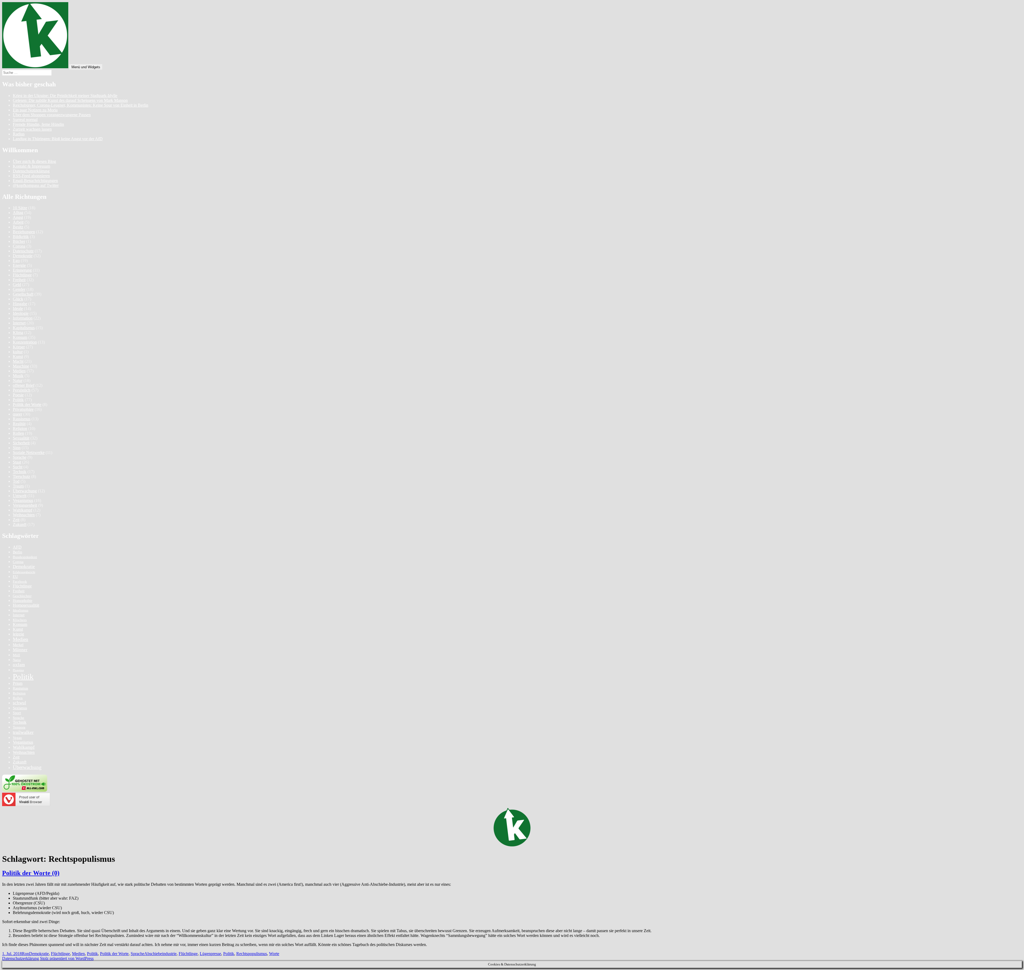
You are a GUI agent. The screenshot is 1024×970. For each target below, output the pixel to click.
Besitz (18, 227)
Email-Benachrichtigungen (35, 180)
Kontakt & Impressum (31, 166)
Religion (20, 428)
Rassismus (21, 419)
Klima (18, 332)
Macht (18, 361)
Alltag (18, 212)
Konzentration (25, 342)
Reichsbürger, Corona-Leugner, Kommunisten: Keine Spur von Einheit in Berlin (80, 105)
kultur (18, 351)
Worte (274, 953)
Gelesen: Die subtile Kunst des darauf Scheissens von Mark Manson (70, 100)
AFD (17, 547)
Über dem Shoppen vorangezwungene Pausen (52, 114)
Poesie (18, 395)
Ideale (18, 308)
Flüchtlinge (22, 275)
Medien (19, 371)
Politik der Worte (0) (30, 873)
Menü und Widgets (85, 67)
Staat (17, 462)
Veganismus (23, 500)
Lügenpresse (210, 953)
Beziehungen (24, 232)
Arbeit (18, 222)
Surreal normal (25, 119)
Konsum (20, 337)
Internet (19, 323)
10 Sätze (20, 208)
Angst (18, 217)
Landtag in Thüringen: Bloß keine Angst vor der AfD (58, 138)
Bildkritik (21, 236)
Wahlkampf (22, 510)
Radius (19, 134)
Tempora (19, 727)
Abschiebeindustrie (160, 953)
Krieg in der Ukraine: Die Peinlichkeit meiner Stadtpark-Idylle (65, 95)
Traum (18, 486)
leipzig (18, 634)
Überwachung (25, 491)
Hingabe (20, 303)
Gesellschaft (23, 294)
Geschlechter (22, 596)
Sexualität (21, 438)
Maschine (21, 366)
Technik (19, 471)
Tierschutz (21, 476)
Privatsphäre (23, 409)
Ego (16, 260)
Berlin (17, 552)
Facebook (20, 581)
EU (15, 576)
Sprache (19, 457)
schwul (19, 702)
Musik (18, 375)
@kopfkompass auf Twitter (36, 185)
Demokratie (23, 255)
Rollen (18, 433)
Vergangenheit (25, 505)
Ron (25, 953)
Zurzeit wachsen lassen (32, 129)
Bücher (19, 241)
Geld (17, 284)
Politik (18, 399)
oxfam (19, 664)
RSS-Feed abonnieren (31, 176)
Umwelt (19, 495)
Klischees (20, 620)
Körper (19, 347)
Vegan (17, 738)
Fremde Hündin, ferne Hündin (38, 124)
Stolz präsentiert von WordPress (67, 958)
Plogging (18, 670)
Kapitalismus (24, 327)
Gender (19, 289)
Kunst (18, 356)
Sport (17, 713)
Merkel (18, 645)
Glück (18, 299)
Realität (19, 423)
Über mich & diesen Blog (34, 161)
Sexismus (20, 708)
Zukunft (19, 524)
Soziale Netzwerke (29, 452)
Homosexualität (26, 605)
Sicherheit (21, 443)
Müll (16, 655)
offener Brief (23, 385)
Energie (19, 265)
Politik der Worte (27, 404)
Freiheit (19, 279)
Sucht (17, 467)
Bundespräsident (25, 557)
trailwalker (23, 732)
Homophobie (22, 600)
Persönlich (21, 390)
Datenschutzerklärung (31, 171)
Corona (19, 246)
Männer (20, 649)
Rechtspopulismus (251, 953)
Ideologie (21, 313)
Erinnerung (22, 270)
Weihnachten (24, 515)
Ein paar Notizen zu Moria (35, 110)
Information (23, 318)
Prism (17, 683)
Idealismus (20, 610)
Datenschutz (23, 251)
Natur (17, 380)
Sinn (17, 447)
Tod (16, 481)
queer (17, 414)
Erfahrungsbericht (24, 572)
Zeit (16, 519)
